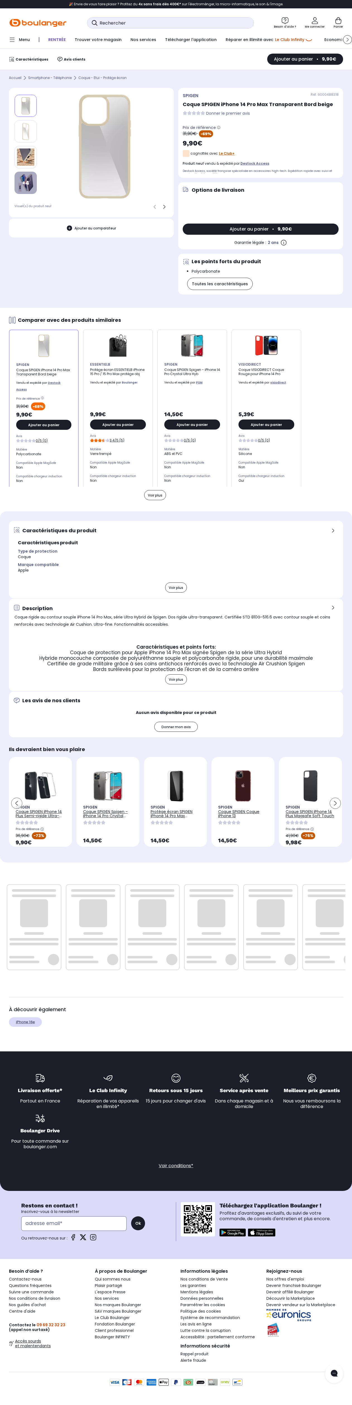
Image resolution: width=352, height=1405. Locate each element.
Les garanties (193, 1285)
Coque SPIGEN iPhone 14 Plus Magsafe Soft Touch (310, 814)
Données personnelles (201, 1298)
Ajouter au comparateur (95, 228)
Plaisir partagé (108, 1285)
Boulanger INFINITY (112, 1337)
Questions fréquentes (30, 1285)
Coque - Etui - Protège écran (102, 78)
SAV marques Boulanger (118, 1311)
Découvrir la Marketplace (290, 1298)
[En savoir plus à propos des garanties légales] (283, 242)
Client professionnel (114, 1330)
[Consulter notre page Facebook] (73, 1239)
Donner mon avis (176, 727)
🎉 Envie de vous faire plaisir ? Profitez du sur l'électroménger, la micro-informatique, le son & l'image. (176, 4)
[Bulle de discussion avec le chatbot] (334, 1373)
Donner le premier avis (228, 113)
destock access (254, 163)
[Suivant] (164, 207)
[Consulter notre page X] (83, 1239)
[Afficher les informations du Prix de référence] (218, 127)
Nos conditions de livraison (34, 1298)
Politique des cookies (200, 1311)
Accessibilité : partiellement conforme (217, 1337)
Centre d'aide (22, 1311)
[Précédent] (155, 207)
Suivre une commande (31, 1292)
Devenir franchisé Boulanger (293, 1285)
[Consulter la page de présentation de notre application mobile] (233, 1232)
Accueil (15, 78)
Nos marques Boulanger (118, 1305)
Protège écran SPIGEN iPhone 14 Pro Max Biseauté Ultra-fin (171, 816)
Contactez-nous (25, 1279)
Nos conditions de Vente (204, 1279)
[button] (347, 39)
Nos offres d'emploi (285, 1279)
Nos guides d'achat (27, 1305)
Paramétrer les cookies (202, 1305)
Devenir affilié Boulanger (290, 1292)
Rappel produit (194, 1354)
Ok (138, 1223)
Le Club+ (227, 153)
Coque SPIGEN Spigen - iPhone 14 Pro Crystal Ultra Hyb (105, 816)
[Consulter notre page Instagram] (93, 1239)
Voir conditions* (176, 1165)
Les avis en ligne (196, 1324)
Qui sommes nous (113, 1279)
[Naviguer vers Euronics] (304, 1315)
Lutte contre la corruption (205, 1330)
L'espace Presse (110, 1292)
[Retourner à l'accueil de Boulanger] (38, 23)
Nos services (107, 1298)
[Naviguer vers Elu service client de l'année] (304, 1330)
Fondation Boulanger (115, 1324)
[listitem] (26, 131)
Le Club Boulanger (112, 1317)
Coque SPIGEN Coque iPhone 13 (238, 814)
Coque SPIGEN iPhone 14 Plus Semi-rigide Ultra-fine (39, 816)
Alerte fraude (193, 1360)
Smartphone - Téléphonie (50, 78)
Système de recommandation (210, 1317)
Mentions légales (196, 1292)
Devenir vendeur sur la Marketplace (300, 1305)
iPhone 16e (25, 1022)
